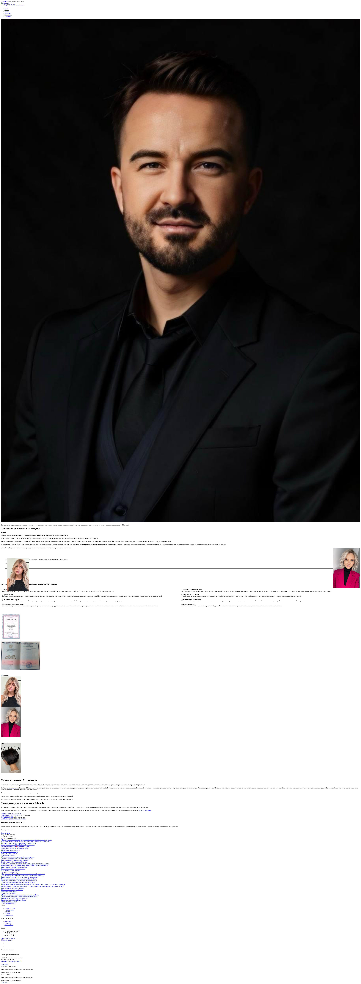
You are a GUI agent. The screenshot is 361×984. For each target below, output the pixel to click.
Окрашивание (9, 910)
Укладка (7, 911)
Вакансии (8, 923)
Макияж (7, 913)
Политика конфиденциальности (11, 961)
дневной (11, 813)
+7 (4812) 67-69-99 (7, 5)
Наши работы (9, 925)
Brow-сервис (9, 915)
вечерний (18, 813)
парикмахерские (13, 788)
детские (23, 819)
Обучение (8, 921)
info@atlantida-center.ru (8, 938)
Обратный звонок (18, 5)
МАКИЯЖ (4, 813)
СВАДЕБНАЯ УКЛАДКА (9, 815)
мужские (11, 819)
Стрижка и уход (10, 908)
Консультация (5, 833)
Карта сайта (4, 964)
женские (17, 819)
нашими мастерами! (145, 810)
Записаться (4, 1)
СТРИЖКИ (4, 819)
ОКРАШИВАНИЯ (7, 817)
